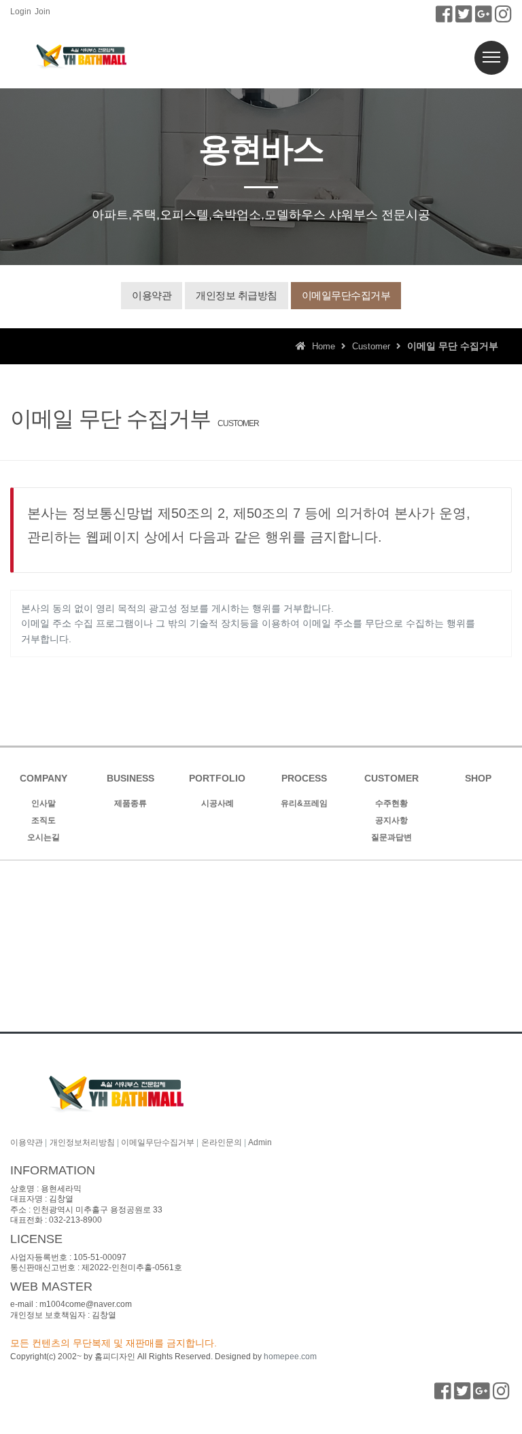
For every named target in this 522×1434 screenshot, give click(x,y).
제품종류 (130, 803)
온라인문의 (221, 1142)
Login (20, 11)
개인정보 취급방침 (236, 295)
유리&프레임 (304, 803)
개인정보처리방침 (82, 1142)
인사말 (43, 803)
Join (42, 11)
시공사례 (217, 803)
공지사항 (391, 820)
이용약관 (151, 295)
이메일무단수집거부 (346, 295)
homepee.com (290, 1356)
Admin (260, 1142)
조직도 (43, 820)
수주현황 (391, 803)
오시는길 (43, 837)
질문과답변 (391, 837)
